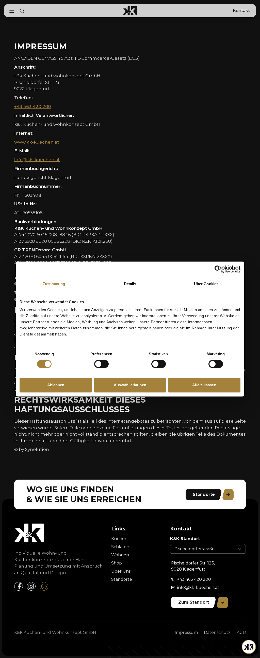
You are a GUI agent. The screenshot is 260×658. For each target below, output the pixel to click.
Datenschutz (217, 632)
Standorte (121, 579)
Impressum (186, 632)
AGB (241, 632)
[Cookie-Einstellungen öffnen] (44, 586)
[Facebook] (18, 586)
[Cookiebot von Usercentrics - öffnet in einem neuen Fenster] (218, 269)
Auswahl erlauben (130, 385)
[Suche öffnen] (21, 10)
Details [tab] (130, 284)
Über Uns (121, 571)
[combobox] (208, 549)
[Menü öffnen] (249, 647)
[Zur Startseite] (130, 10)
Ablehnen (55, 385)
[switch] (101, 364)
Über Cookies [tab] (206, 284)
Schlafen (120, 546)
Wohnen (120, 555)
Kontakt (241, 10)
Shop (116, 563)
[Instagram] (31, 586)
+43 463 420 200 (32, 106)
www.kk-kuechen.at (36, 142)
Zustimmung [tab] (54, 284)
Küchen (119, 538)
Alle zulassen (204, 385)
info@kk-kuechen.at (37, 159)
